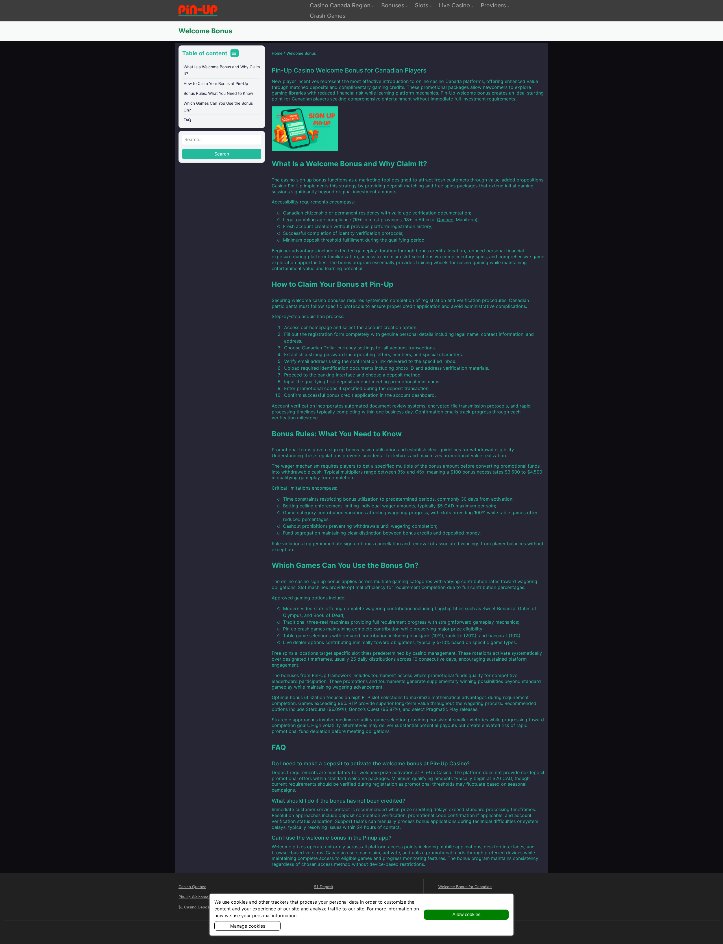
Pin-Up (448, 93)
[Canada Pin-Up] (197, 10)
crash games (311, 629)
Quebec (445, 219)
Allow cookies (466, 914)
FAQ (187, 119)
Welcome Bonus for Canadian (465, 886)
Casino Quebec (192, 886)
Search (221, 154)
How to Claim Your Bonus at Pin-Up (216, 83)
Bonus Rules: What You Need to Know (218, 93)
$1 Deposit (323, 886)
